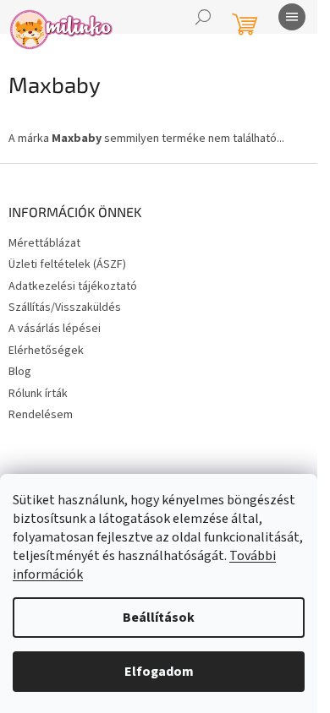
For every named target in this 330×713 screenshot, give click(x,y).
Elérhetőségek (46, 350)
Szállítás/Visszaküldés (64, 307)
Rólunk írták (38, 393)
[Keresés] (203, 17)
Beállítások (159, 617)
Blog (19, 371)
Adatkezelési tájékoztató (72, 286)
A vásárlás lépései (54, 328)
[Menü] (292, 17)
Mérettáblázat (44, 243)
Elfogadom (159, 671)
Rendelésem (40, 414)
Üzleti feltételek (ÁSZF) (67, 264)
